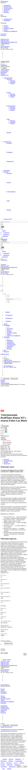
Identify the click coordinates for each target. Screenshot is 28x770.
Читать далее (12, 746)
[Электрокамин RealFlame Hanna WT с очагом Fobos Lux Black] (14, 398)
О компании (4, 705)
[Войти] (1, 287)
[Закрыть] (2, 291)
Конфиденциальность (6, 727)
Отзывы (6, 462)
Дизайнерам (4, 710)
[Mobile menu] (2, 258)
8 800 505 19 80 (5, 39)
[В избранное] (4, 429)
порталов (24, 509)
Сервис (3, 700)
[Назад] (8, 296)
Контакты (3, 712)
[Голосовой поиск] (2, 227)
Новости (3, 711)
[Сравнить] (4, 432)
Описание (6, 459)
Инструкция (7, 463)
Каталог (3, 689)
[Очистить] (2, 223)
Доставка (3, 697)
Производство (4, 707)
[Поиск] (2, 286)
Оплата (3, 696)
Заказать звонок (5, 43)
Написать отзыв (8, 643)
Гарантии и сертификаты (7, 701)
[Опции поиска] (2, 225)
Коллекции (4, 691)
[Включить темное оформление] (3, 63)
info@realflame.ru (5, 46)
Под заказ (3, 439)
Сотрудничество (5, 708)
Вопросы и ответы (5, 698)
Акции (2, 690)
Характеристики (8, 460)
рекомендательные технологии (9, 731)
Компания (3, 703)
